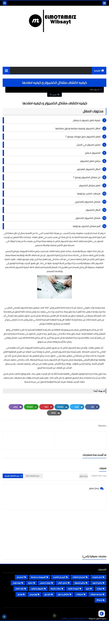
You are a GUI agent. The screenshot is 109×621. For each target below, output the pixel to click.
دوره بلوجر (17, 583)
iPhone (99, 600)
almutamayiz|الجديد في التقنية (74, 618)
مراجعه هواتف (96, 594)
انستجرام (20, 577)
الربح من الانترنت (59, 577)
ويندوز (20, 594)
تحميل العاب (62, 583)
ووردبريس (33, 594)
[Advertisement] (54, 532)
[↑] (54, 616)
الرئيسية (97, 70)
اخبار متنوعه (97, 577)
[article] (29, 440)
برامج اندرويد (97, 583)
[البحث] (5, 3)
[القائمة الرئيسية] (6, 70)
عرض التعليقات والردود (12, 475)
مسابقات (79, 594)
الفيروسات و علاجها (38, 577)
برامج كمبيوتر (79, 583)
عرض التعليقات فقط (32, 475)
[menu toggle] (104, 3)
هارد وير (47, 594)
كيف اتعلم (20, 588)
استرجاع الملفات (79, 577)
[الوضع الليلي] (101, 613)
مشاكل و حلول (63, 594)
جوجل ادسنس (45, 583)
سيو (87, 588)
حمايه (30, 583)
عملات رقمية (56, 588)
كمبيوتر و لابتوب (37, 588)
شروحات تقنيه (73, 588)
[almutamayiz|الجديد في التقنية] (54, 21)
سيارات (99, 588)
